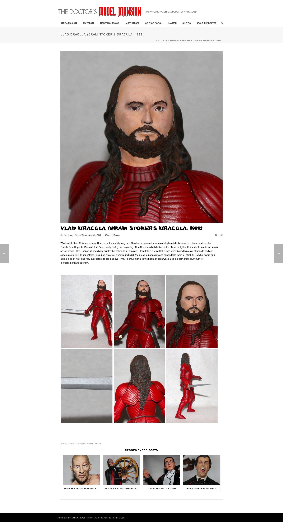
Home (158, 40)
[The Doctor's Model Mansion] (128, 9)
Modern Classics (109, 23)
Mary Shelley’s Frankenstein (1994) (82, 488)
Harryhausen (132, 23)
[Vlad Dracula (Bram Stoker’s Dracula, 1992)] (141, 137)
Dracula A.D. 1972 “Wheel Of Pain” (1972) (122, 488)
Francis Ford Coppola (77, 443)
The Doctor (68, 234)
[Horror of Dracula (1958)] (201, 470)
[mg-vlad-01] (86, 311)
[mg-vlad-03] (192, 311)
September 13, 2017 (91, 234)
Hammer (172, 23)
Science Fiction (153, 23)
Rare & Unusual (68, 23)
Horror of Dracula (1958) (202, 488)
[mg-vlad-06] (192, 385)
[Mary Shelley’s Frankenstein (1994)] (81, 470)
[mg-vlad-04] (86, 385)
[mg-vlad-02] (139, 311)
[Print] (216, 235)
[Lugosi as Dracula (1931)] (161, 470)
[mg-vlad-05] (139, 385)
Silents (186, 23)
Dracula (63, 443)
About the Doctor (206, 23)
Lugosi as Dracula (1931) (162, 488)
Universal (88, 23)
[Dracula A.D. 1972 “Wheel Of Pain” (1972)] (121, 470)
